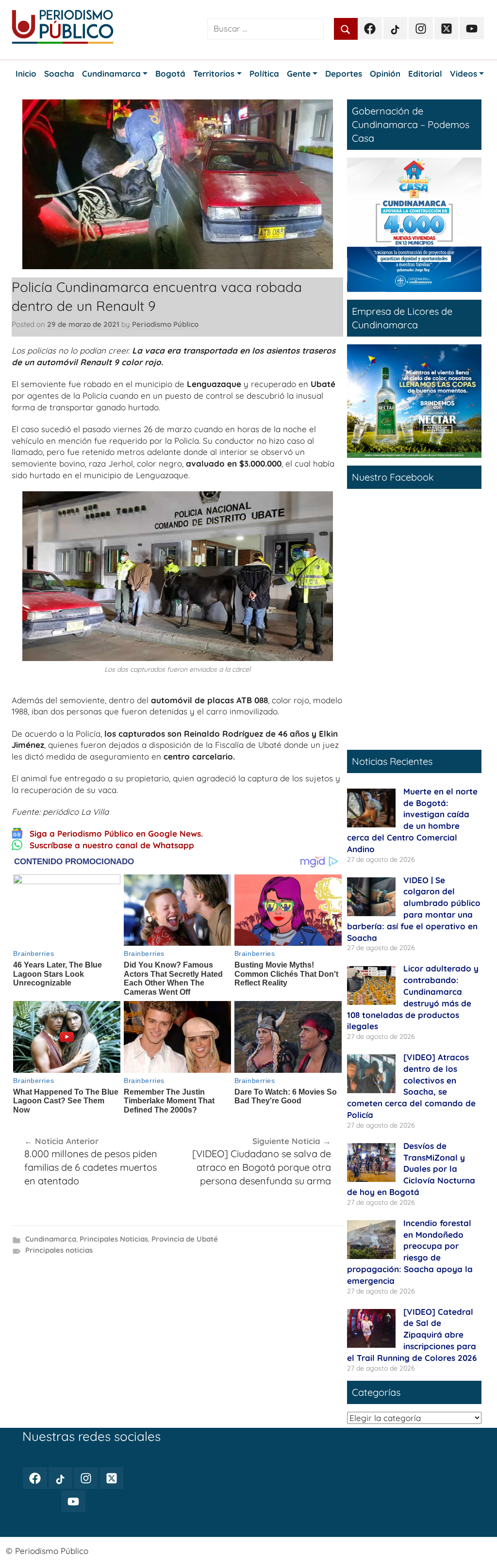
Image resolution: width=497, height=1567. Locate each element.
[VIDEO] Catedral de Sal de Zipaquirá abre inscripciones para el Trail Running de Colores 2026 (412, 1335)
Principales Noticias (114, 1239)
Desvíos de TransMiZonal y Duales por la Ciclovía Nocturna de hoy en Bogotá (411, 1169)
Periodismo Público (165, 324)
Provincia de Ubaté (184, 1239)
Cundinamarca (50, 1239)
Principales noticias (59, 1250)
